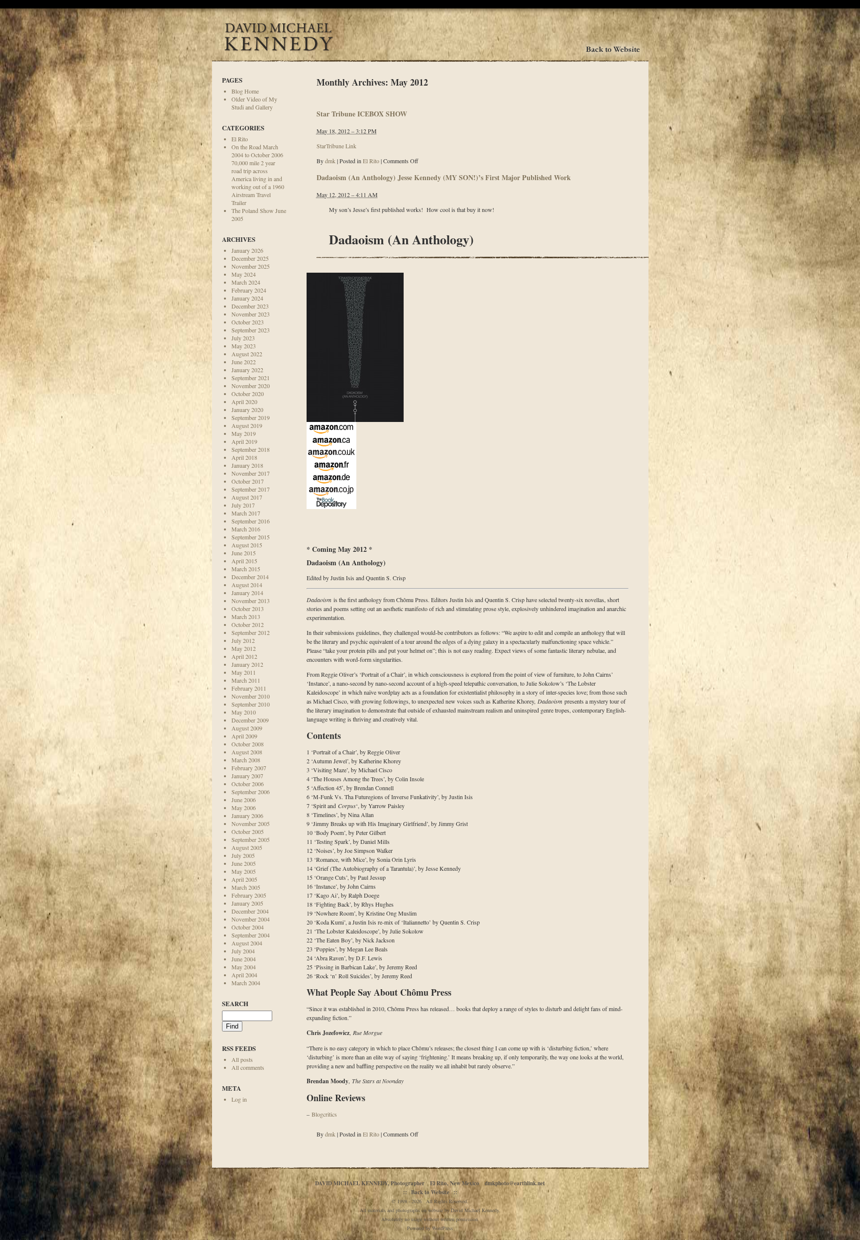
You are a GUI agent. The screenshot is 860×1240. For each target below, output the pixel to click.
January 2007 (247, 776)
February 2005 (248, 895)
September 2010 (250, 704)
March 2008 (245, 760)
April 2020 (244, 402)
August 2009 (246, 728)
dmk (330, 161)
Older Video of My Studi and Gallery (254, 103)
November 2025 (250, 266)
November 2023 (250, 314)
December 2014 (250, 577)
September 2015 (250, 537)
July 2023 (243, 338)
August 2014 (246, 585)
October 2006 (247, 784)
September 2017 (250, 489)
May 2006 (243, 808)
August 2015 (246, 545)
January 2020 (247, 409)
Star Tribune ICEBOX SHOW (362, 113)
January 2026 (247, 250)
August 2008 (246, 752)
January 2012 (247, 664)
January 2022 (247, 370)
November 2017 (250, 473)
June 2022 (243, 362)
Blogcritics (324, 1114)
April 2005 (244, 879)
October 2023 (247, 322)
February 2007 (248, 768)
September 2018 (250, 449)
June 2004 (243, 959)
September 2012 (250, 632)
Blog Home (245, 91)
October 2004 (247, 927)
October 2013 (247, 609)
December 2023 (250, 306)
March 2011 (245, 680)
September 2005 (250, 839)
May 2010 (243, 712)
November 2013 (250, 601)
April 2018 (244, 457)
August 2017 (246, 497)
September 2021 (250, 378)
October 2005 (247, 831)
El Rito (239, 139)
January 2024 (247, 298)
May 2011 (243, 672)
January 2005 (247, 903)
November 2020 (250, 386)
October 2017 (247, 481)
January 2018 (247, 465)
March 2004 (245, 983)
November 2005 (250, 823)
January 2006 (247, 816)
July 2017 (243, 505)
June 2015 (243, 553)
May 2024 (243, 274)
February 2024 (248, 290)
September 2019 (250, 417)
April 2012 (244, 656)
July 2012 (243, 640)
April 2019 (244, 441)
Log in (239, 1099)
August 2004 (246, 943)
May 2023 (243, 346)
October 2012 (247, 624)
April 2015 (244, 561)
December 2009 (250, 720)
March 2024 (245, 282)
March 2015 (245, 569)
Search (235, 1003)
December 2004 (250, 911)
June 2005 (243, 863)
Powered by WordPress (430, 1228)
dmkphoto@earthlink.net (515, 1183)
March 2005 (245, 887)
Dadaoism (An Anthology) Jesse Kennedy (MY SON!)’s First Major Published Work (444, 177)
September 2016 (250, 521)
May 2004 (243, 967)
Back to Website (430, 1192)
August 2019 (246, 425)
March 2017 (245, 513)
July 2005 (243, 855)
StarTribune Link (336, 146)
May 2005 (243, 871)
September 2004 (250, 935)
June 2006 (243, 800)
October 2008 (247, 744)
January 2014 (247, 593)
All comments (247, 1067)
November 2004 (250, 919)
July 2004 (243, 951)
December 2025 (250, 258)
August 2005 (246, 847)
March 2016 (245, 529)
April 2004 (244, 975)
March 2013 (245, 616)
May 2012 (243, 648)
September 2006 (250, 792)
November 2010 (250, 696)
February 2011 (248, 688)
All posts (242, 1059)
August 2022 (246, 354)
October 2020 (247, 394)
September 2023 (250, 330)
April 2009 (244, 736)
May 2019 (243, 433)
